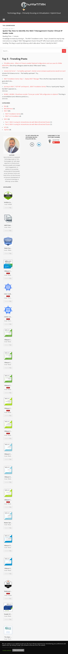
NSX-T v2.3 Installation (12, 116)
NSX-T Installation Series (12, 114)
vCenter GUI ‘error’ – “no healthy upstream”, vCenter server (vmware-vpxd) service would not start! (35, 71)
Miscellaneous (8, 109)
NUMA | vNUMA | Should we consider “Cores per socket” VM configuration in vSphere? (31, 94)
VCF (5, 127)
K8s (5, 106)
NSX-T (6, 111)
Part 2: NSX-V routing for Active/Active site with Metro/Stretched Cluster (27, 124)
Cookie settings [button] (6, 650)
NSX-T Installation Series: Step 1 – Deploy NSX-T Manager (21, 79)
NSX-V (6, 119)
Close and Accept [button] (18, 650)
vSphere (6, 130)
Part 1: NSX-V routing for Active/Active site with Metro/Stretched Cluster (27, 122)
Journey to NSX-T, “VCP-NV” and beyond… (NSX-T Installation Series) (25, 86)
